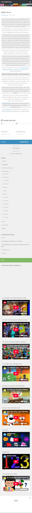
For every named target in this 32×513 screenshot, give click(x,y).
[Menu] (30, 2)
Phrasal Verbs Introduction (19, 69)
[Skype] (25, 142)
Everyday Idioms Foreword (7, 69)
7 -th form (6, 197)
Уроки (3, 228)
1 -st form (6, 207)
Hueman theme (23, 504)
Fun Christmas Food (20, 131)
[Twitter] (23, 142)
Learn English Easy (6, 2)
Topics (5, 190)
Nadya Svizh (5, 15)
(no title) (4, 253)
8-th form (6, 174)
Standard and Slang (25, 67)
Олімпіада (5, 164)
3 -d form (6, 214)
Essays (5, 187)
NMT (3, 237)
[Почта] (28, 142)
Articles (3, 8)
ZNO (3, 221)
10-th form (6, 184)
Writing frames (5, 249)
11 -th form (6, 180)
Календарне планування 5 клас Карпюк (12, 241)
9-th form (6, 177)
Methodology (5, 171)
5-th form (6, 204)
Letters (5, 194)
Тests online (5, 225)
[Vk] (20, 142)
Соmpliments (4, 131)
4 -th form (6, 217)
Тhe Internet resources (7, 168)
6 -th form (6, 200)
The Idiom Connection (6, 103)
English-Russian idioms (7, 109)
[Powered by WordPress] (10, 504)
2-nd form (6, 210)
